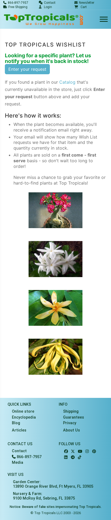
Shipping (71, 411)
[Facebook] (66, 451)
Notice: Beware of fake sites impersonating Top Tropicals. (56, 507)
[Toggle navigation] (104, 19)
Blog (16, 423)
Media (17, 462)
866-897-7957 (28, 457)
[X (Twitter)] (73, 451)
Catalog (67, 82)
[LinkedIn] (66, 457)
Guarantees (73, 417)
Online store (23, 411)
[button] (80, 7)
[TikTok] (79, 457)
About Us (71, 430)
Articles (19, 430)
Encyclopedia (24, 417)
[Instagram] (87, 451)
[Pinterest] (94, 451)
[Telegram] (73, 457)
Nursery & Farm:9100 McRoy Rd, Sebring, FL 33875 (44, 496)
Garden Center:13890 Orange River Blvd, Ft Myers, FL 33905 (53, 484)
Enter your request (27, 69)
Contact (19, 451)
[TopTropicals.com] (43, 19)
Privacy (69, 423)
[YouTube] (80, 451)
